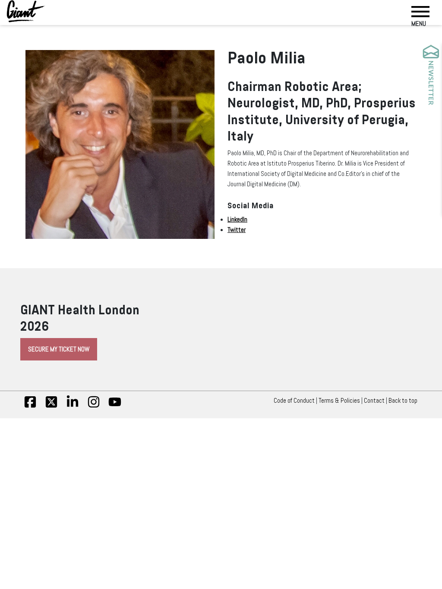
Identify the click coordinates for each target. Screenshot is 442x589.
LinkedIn (237, 219)
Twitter (236, 230)
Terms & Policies (339, 400)
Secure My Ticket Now (58, 349)
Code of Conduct (294, 400)
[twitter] (51, 406)
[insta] (94, 406)
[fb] (30, 406)
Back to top (402, 400)
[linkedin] (72, 406)
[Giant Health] (25, 11)
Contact (374, 400)
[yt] (115, 406)
